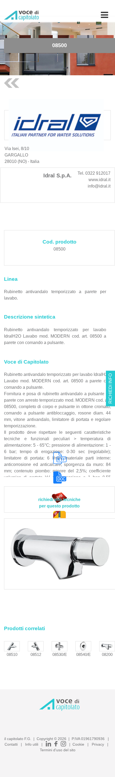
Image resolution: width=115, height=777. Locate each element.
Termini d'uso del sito (57, 750)
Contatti (11, 744)
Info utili (31, 744)
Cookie (78, 744)
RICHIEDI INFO (110, 388)
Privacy (98, 744)
